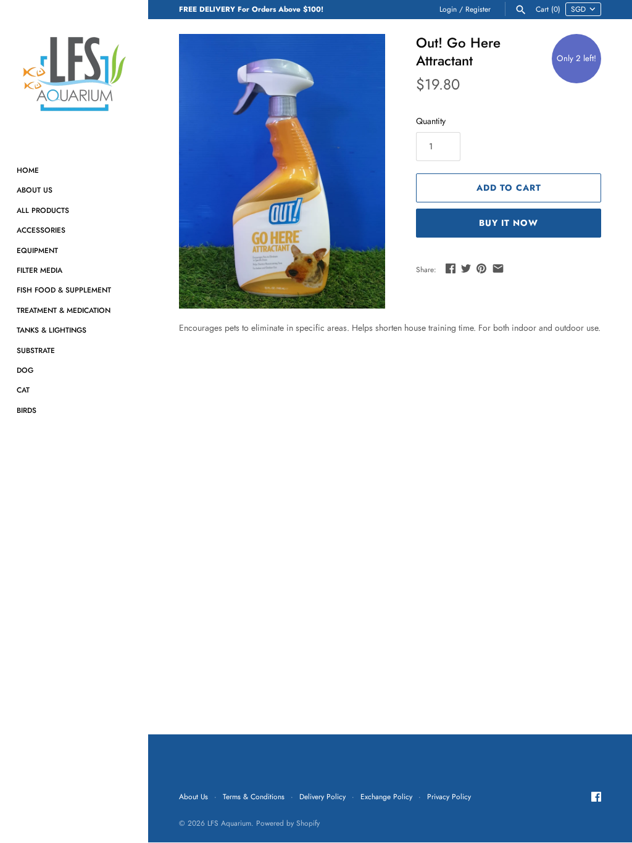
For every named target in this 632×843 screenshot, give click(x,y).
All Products (43, 210)
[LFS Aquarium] (74, 74)
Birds (26, 410)
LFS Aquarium (229, 823)
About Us (34, 190)
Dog (25, 370)
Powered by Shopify (288, 823)
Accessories (41, 230)
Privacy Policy (449, 796)
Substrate (36, 350)
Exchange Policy (386, 796)
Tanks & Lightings (51, 330)
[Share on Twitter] (466, 268)
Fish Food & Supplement (64, 289)
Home (28, 170)
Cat (23, 389)
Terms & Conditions (254, 796)
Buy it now (508, 223)
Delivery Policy (322, 796)
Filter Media (39, 270)
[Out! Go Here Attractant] (282, 171)
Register (478, 9)
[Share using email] (498, 268)
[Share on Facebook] (450, 268)
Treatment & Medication (63, 310)
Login (448, 9)
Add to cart (508, 187)
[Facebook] (596, 798)
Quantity (431, 121)
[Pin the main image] (481, 268)
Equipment (37, 250)
